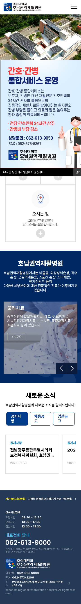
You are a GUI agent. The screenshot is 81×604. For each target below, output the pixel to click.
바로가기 (17, 337)
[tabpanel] (40, 37)
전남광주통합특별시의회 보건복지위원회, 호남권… (32, 453)
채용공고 (39, 418)
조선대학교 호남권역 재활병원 (22, 7)
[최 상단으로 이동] (72, 594)
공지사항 (16, 418)
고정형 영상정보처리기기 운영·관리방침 (50, 499)
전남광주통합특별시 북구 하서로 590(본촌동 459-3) (37, 583)
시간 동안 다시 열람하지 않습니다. (23, 172)
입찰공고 (63, 418)
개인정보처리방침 (15, 499)
